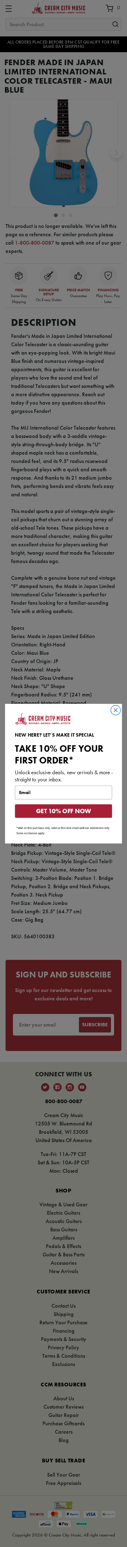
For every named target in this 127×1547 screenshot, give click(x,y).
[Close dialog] (115, 710)
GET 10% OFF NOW (63, 811)
